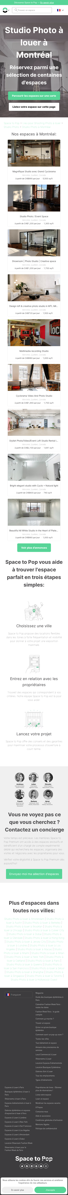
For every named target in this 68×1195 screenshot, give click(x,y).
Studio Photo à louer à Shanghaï (25, 972)
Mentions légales (42, 1124)
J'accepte (50, 1190)
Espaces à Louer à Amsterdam (17, 1134)
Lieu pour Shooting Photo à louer (42, 123)
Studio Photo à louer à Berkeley (42, 922)
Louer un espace (42, 1099)
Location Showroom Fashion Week (18, 1143)
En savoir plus (17, 1190)
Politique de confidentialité (46, 1128)
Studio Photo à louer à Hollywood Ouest (34, 979)
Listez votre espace (43, 1095)
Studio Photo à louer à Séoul (47, 968)
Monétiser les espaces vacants (48, 1103)
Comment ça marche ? (45, 1019)
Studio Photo (11, 126)
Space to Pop (11, 123)
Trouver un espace (43, 1023)
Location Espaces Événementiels (49, 1063)
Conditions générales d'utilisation (49, 1120)
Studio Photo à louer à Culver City (44, 930)
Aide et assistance (43, 1116)
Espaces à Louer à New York (16, 1122)
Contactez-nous (42, 1112)
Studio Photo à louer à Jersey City (26, 941)
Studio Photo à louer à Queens (24, 964)
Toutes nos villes (42, 1039)
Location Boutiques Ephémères (48, 1067)
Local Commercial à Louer (46, 1054)
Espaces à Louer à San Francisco (18, 1126)
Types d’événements (44, 1080)
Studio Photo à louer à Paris (43, 960)
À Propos (39, 1107)
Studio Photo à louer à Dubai (25, 934)
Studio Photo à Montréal (36, 126)
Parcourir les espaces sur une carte (34, 95)
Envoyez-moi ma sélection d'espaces (34, 874)
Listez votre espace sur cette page (34, 106)
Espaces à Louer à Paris (14, 1087)
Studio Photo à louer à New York (25, 956)
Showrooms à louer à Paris (15, 1099)
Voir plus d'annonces (34, 547)
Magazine (39, 993)
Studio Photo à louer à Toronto (44, 975)
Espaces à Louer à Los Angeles (17, 1130)
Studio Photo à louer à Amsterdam (24, 918)
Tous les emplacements (45, 1076)
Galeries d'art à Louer (44, 1071)
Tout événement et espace (46, 1043)
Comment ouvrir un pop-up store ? (49, 1034)
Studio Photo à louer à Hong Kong (44, 937)
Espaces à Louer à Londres (15, 1118)
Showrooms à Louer (43, 1059)
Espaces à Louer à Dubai (15, 1139)
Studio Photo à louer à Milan (47, 953)
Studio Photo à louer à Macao (34, 949)
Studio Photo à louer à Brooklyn (24, 926)
